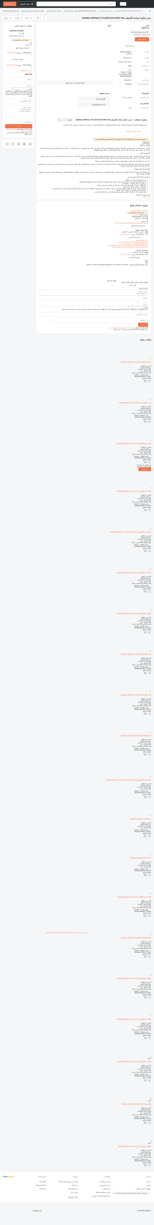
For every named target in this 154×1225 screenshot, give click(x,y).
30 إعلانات (136, 215)
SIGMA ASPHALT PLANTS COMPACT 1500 (134, 444)
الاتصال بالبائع (142, 39)
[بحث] (113, 4)
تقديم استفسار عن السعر (138, 32)
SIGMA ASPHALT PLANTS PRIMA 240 (136, 362)
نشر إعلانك (144, 469)
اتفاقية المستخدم (115, 328)
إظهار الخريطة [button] (111, 281)
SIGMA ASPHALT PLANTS (126, 53)
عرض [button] (133, 234)
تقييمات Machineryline (103, 1192)
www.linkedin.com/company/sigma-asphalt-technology (130, 247)
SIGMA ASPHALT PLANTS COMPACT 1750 (134, 491)
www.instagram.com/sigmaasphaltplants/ (134, 243)
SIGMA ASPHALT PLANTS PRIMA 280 (136, 695)
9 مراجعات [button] (144, 221)
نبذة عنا (148, 1182)
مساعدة (148, 1185)
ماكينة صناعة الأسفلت (125, 62)
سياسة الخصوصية (126, 328)
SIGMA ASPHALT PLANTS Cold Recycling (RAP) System (128, 780)
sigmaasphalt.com (142, 240)
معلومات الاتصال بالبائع (144, 1189)
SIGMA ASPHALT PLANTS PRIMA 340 (136, 736)
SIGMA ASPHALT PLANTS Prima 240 (136, 1104)
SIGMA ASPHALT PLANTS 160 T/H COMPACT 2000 (130, 532)
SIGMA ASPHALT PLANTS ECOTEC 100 (135, 403)
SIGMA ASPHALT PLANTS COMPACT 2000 (134, 897)
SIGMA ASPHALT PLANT (139, 211)
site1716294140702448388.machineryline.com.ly (131, 223)
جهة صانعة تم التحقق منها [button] (136, 212)
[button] (44, 18)
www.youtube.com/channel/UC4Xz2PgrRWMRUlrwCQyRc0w (128, 245)
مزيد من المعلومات (26, 70)
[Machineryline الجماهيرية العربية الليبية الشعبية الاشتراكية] (140, 4)
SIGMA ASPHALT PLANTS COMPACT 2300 (134, 573)
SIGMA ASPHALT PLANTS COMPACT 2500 (134, 614)
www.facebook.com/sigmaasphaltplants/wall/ (133, 242)
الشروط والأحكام (105, 1182)
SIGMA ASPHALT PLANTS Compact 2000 (134, 1147)
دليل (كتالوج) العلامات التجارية (101, 1196)
